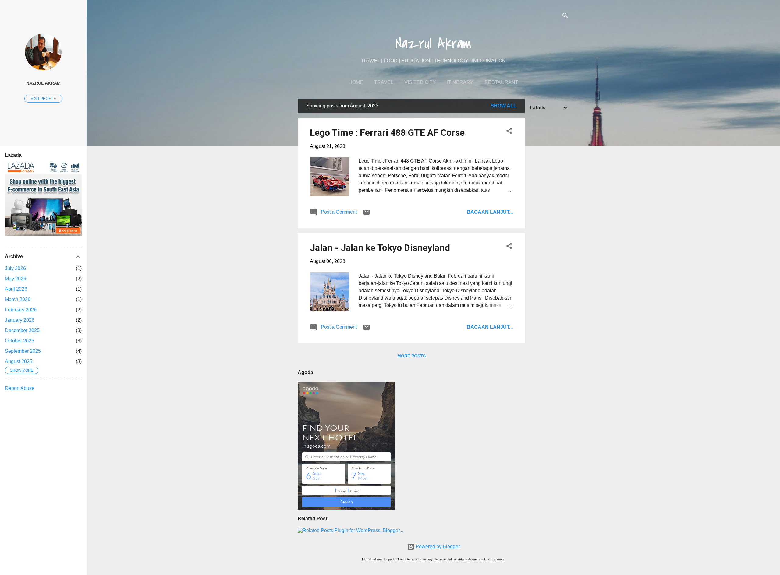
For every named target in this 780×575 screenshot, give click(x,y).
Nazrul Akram (433, 43)
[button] (509, 132)
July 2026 (15, 268)
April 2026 (16, 289)
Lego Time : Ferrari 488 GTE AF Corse (387, 132)
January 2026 (19, 320)
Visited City (420, 82)
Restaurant (501, 82)
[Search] (565, 16)
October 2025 (19, 340)
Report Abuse (19, 388)
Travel (383, 82)
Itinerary (460, 82)
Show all (503, 105)
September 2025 (23, 351)
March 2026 (17, 299)
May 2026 (15, 278)
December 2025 (22, 330)
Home (356, 82)
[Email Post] (366, 214)
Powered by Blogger (437, 546)
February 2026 (21, 309)
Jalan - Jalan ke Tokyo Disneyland (380, 247)
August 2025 (18, 361)
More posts (411, 355)
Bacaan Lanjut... (490, 212)
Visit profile (43, 98)
